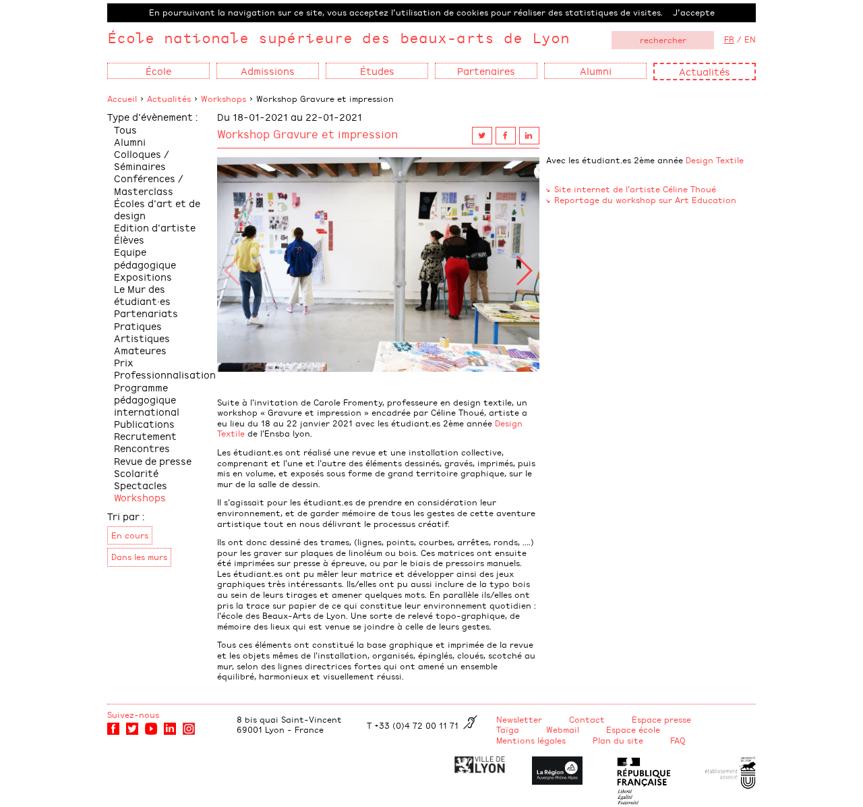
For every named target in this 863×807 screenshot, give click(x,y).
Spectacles (140, 485)
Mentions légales (531, 740)
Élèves (129, 239)
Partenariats (146, 313)
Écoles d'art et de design (157, 209)
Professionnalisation (165, 374)
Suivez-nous (133, 714)
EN (750, 39)
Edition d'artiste (155, 227)
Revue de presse (152, 460)
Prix (123, 362)
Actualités (704, 71)
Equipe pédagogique (145, 257)
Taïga (507, 729)
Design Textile (715, 160)
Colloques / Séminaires (141, 159)
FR (729, 39)
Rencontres (142, 448)
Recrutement (145, 435)
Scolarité (136, 473)
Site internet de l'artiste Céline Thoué (635, 189)
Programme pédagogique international (146, 399)
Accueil (122, 98)
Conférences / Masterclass (148, 184)
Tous (125, 129)
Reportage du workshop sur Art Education (645, 200)
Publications (144, 423)
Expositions (143, 276)
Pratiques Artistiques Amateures (142, 337)
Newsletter (519, 719)
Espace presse (661, 719)
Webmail (562, 729)
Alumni (130, 141)
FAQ (678, 740)
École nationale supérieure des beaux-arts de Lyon (338, 37)
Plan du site (618, 740)
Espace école (633, 729)
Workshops (223, 98)
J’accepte (694, 12)
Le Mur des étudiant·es (142, 294)
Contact (587, 719)
